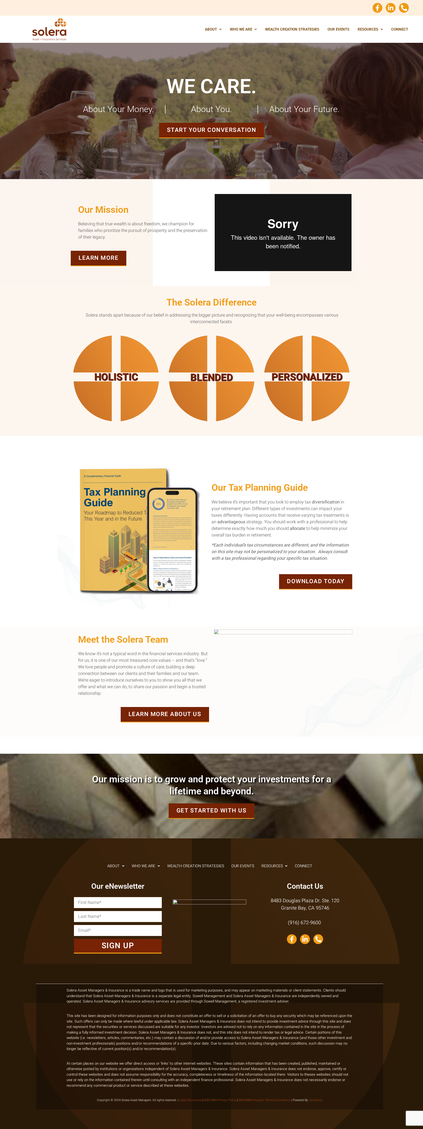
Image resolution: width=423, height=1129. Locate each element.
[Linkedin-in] (391, 8)
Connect (399, 29)
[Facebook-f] (377, 8)
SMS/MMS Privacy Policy (220, 1100)
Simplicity (315, 1100)
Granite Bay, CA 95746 (305, 908)
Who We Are (241, 29)
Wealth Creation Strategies (292, 29)
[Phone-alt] (404, 8)
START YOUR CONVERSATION (211, 130)
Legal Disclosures (190, 1100)
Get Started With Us (211, 810)
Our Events (338, 29)
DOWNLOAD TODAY (315, 581)
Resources (368, 29)
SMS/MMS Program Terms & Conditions (264, 1100)
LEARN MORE (98, 258)
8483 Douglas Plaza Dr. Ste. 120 (305, 900)
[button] (213, 29)
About (211, 29)
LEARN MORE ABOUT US (165, 714)
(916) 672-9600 (305, 922)
